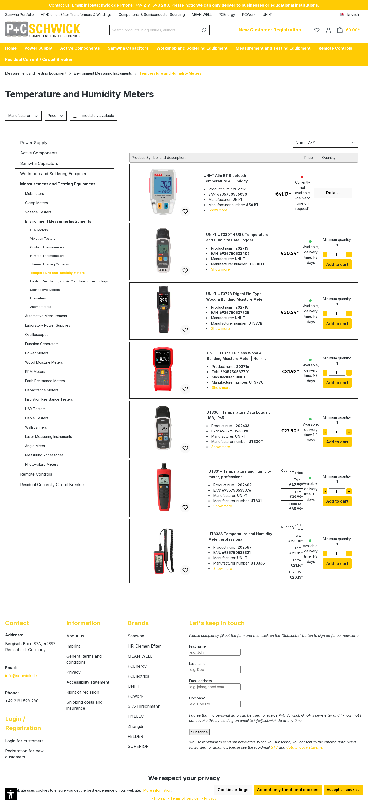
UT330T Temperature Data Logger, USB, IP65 (238, 415)
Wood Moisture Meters (44, 362)
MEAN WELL (202, 14)
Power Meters (36, 353)
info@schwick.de (21, 675)
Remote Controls (36, 474)
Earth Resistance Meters (45, 381)
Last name (197, 663)
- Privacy (209, 798)
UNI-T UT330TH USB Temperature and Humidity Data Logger (237, 237)
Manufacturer (19, 115)
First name (198, 646)
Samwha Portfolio (19, 14)
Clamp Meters (36, 203)
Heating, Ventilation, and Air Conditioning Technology (69, 281)
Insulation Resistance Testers (49, 399)
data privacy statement (306, 747)
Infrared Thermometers (47, 256)
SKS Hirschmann (144, 706)
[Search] (204, 30)
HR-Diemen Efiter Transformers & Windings (76, 14)
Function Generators (42, 344)
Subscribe (199, 732)
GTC (275, 747)
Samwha (136, 635)
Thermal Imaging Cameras (49, 264)
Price (52, 115)
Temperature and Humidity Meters (57, 273)
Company (197, 698)
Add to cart (337, 264)
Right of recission (82, 692)
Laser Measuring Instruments (48, 436)
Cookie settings (233, 789)
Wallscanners (36, 427)
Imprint (73, 646)
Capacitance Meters (41, 390)
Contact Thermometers (47, 247)
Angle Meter (35, 446)
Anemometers (40, 307)
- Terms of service (184, 798)
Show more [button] (218, 210)
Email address (200, 681)
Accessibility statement (87, 682)
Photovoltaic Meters (41, 464)
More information (157, 790)
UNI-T (267, 14)
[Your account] (328, 30)
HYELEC (136, 716)
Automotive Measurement (46, 316)
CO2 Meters (39, 230)
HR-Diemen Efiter (144, 646)
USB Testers (35, 409)
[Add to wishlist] (185, 211)
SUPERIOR (138, 746)
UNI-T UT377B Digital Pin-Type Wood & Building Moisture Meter (235, 296)
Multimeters (34, 193)
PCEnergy (227, 14)
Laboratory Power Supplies (47, 325)
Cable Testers (36, 418)
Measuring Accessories (44, 455)
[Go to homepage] (42, 29)
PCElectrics (138, 676)
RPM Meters (35, 371)
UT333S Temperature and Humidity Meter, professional (240, 536)
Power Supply (33, 142)
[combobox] (153, 30)
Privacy (73, 672)
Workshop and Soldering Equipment (54, 173)
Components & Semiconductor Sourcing (152, 14)
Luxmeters (38, 298)
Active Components (38, 152)
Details (333, 192)
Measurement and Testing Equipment (57, 183)
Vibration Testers (42, 238)
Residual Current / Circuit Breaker (52, 484)
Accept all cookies (343, 789)
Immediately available (96, 115)
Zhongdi (135, 726)
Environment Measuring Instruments (58, 221)
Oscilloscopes (36, 334)
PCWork (249, 14)
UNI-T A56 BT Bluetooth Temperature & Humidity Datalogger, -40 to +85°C (227, 178)
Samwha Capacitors (39, 163)
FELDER (135, 736)
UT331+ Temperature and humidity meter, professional (239, 474)
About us (75, 635)
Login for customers (24, 740)
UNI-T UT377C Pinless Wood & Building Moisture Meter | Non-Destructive (234, 356)
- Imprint (159, 798)
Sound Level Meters (45, 290)
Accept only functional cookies (287, 789)
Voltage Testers (38, 212)
